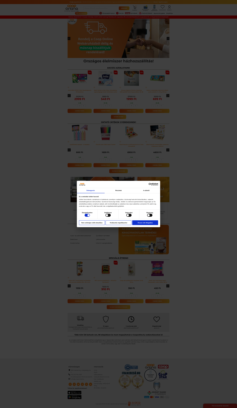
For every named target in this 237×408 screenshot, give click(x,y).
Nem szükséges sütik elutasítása (91, 222)
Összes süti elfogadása (145, 222)
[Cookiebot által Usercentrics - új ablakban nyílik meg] (150, 184)
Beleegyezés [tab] (91, 190)
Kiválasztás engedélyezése (118, 222)
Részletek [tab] (118, 190)
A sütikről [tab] (146, 190)
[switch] (108, 215)
